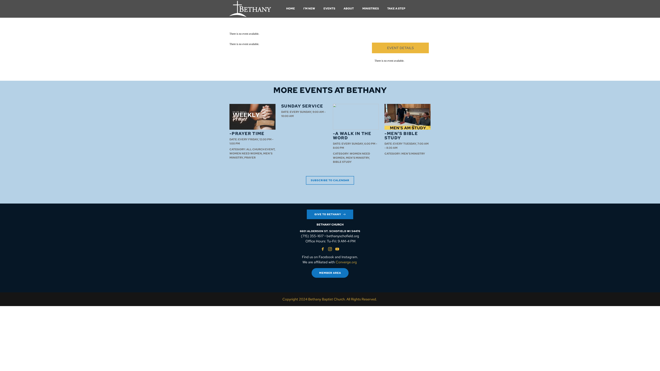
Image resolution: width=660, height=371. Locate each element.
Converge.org (346, 262)
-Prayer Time (247, 133)
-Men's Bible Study (401, 136)
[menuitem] (290, 9)
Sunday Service (302, 106)
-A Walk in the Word (352, 136)
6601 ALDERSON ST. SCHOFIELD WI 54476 (330, 231)
